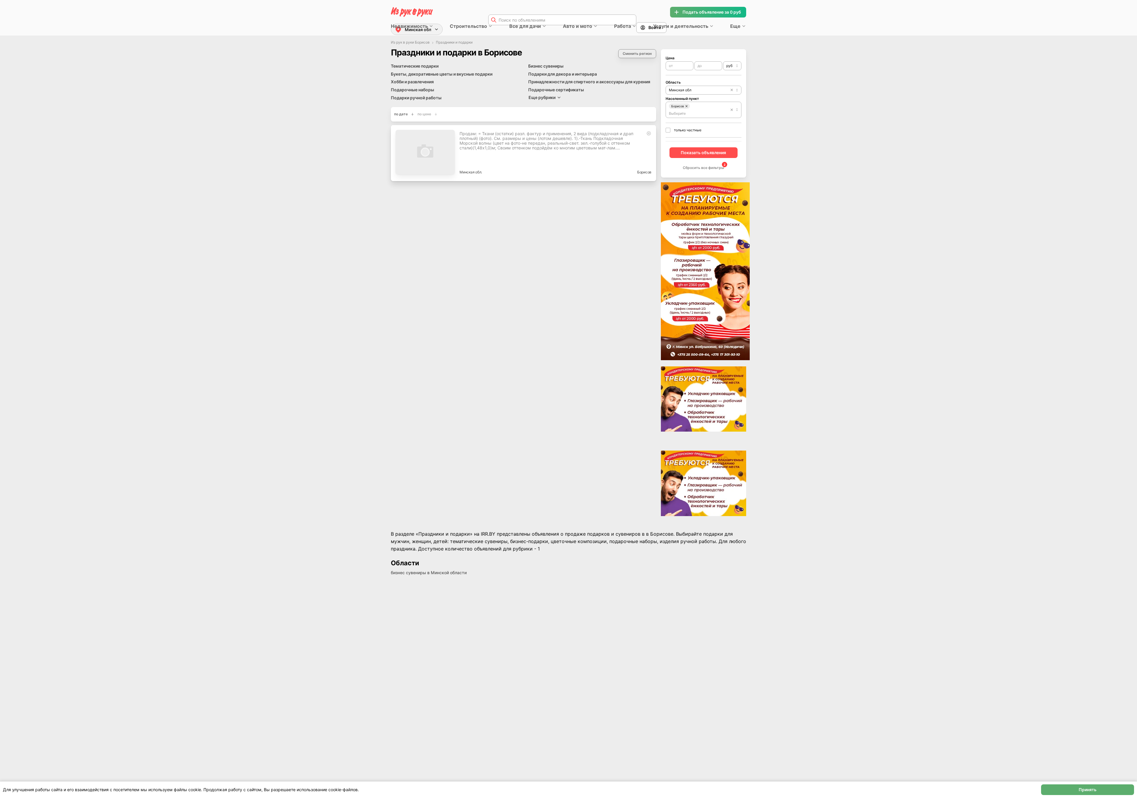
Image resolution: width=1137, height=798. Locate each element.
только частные (687, 130)
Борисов (644, 172)
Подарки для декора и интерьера (562, 73)
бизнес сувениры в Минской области (429, 572)
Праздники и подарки (454, 42)
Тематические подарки (415, 65)
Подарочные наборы (412, 89)
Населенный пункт (682, 98)
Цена (670, 58)
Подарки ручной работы (416, 97)
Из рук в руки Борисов (410, 42)
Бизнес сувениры (545, 65)
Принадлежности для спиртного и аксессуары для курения (589, 81)
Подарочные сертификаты (556, 89)
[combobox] (732, 65)
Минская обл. (471, 172)
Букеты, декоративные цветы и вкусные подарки (441, 73)
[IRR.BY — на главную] (412, 12)
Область (673, 82)
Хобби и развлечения (412, 81)
